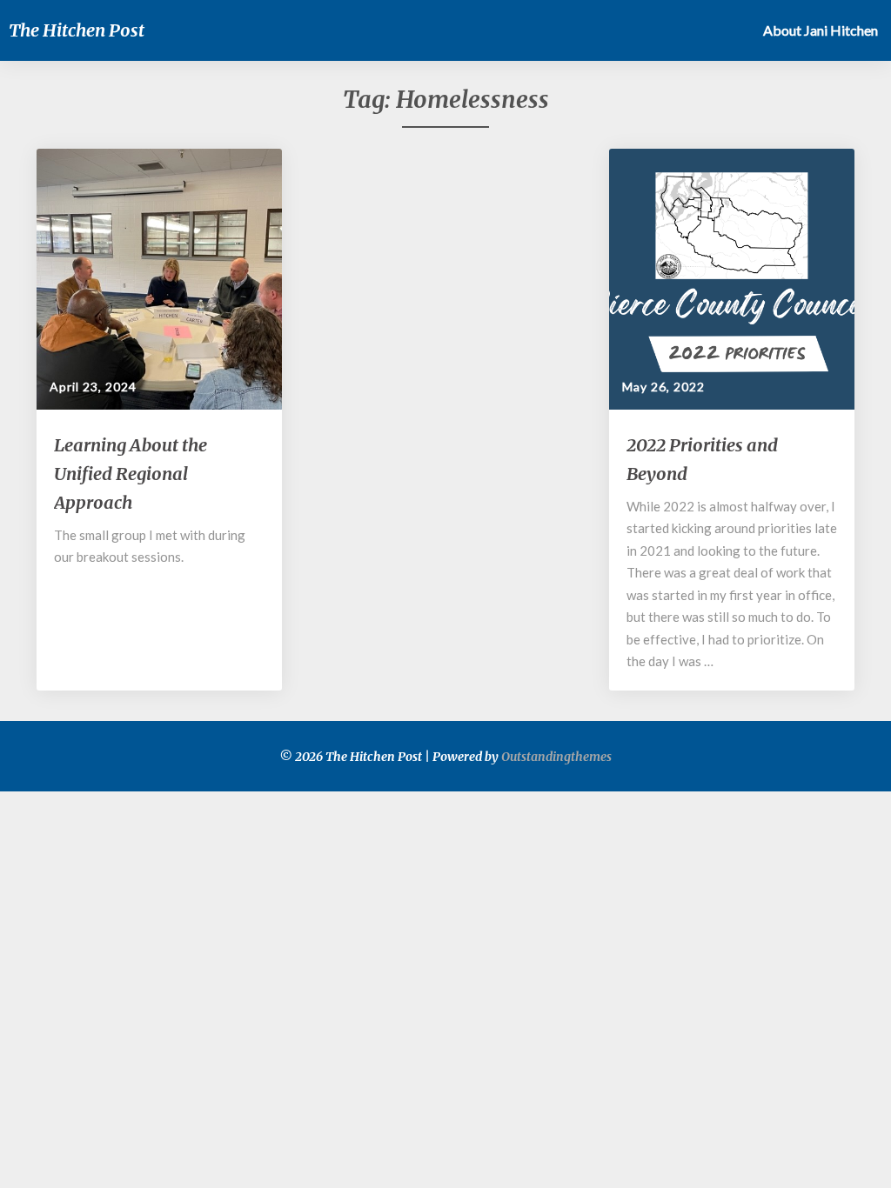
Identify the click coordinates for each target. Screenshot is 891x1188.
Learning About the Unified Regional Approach (130, 473)
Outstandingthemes (556, 756)
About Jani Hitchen (820, 30)
